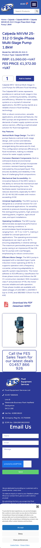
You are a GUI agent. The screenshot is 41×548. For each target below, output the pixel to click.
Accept (21, 527)
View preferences (20, 540)
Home (3, 20)
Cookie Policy (14, 545)
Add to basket (25, 78)
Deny (20, 534)
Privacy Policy (25, 545)
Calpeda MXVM (22, 20)
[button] (37, 506)
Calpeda (11, 20)
